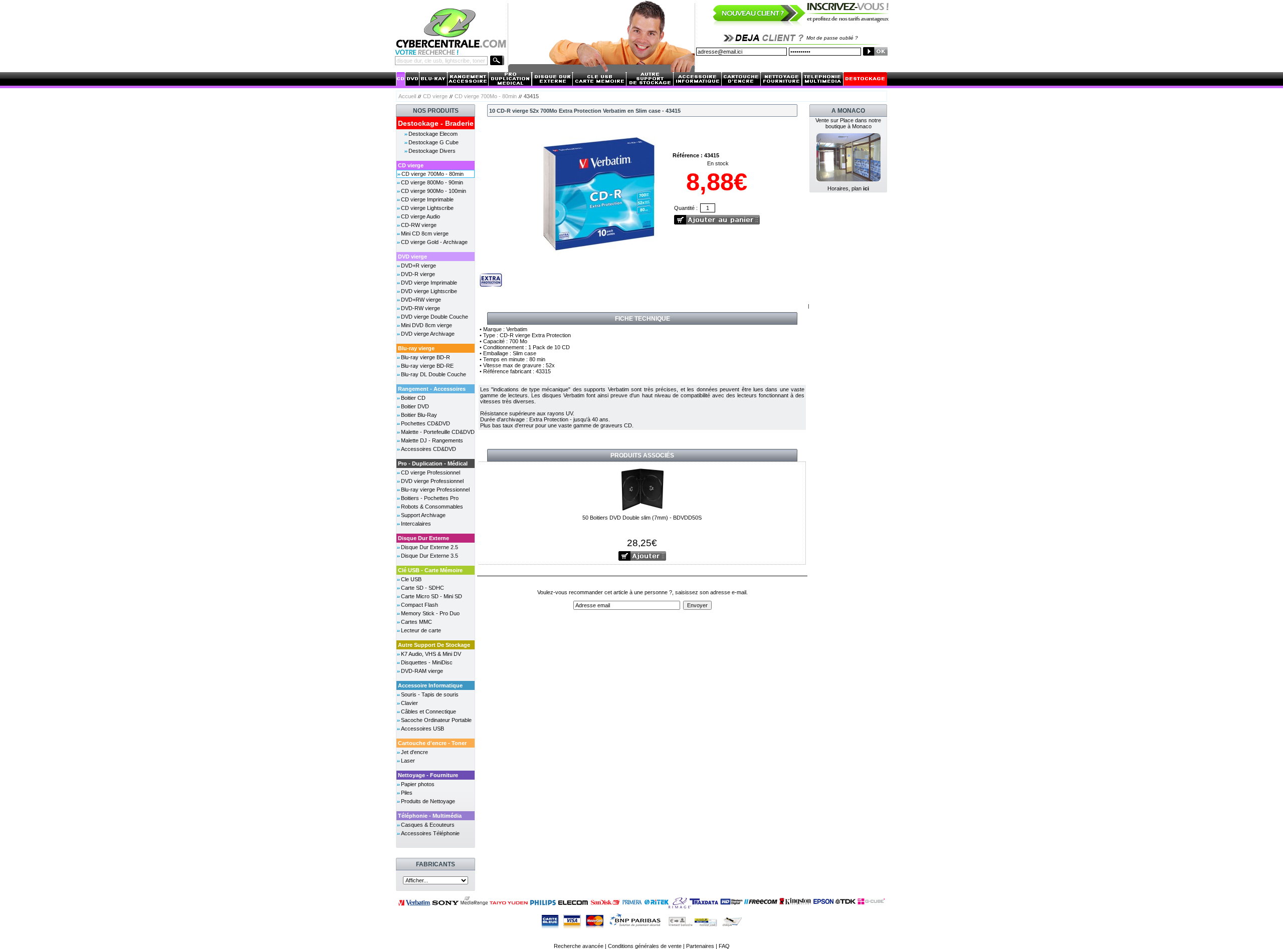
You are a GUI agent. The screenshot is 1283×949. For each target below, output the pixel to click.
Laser (408, 761)
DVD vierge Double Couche (434, 317)
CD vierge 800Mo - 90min (432, 182)
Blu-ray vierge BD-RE (427, 366)
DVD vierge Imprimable (429, 283)
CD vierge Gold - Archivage (434, 242)
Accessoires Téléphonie (430, 833)
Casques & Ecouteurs (428, 825)
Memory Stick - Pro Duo (430, 613)
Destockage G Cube (433, 142)
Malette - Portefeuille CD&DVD (438, 432)
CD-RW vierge (419, 225)
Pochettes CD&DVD (425, 423)
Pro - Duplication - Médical (433, 463)
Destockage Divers (432, 151)
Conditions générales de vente (645, 946)
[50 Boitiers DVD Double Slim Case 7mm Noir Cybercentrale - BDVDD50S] (642, 488)
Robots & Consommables (432, 507)
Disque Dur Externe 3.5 (429, 556)
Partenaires (700, 946)
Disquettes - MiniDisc (427, 662)
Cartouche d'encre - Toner (432, 743)
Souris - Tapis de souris (430, 694)
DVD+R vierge (418, 266)
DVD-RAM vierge (422, 671)
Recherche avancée (578, 946)
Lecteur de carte (421, 630)
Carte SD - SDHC (422, 588)
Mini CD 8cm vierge (425, 233)
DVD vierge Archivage (428, 334)
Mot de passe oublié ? (832, 38)
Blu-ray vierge (416, 348)
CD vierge (435, 96)
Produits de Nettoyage (428, 801)
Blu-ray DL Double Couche (433, 374)
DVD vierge (412, 257)
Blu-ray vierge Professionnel (435, 490)
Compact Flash (419, 605)
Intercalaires (416, 524)
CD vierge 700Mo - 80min (486, 96)
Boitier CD (413, 398)
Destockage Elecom (433, 134)
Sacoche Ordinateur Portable (436, 720)
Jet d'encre (414, 752)
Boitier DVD (415, 406)
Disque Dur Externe (423, 538)
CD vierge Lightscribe (427, 208)
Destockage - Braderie (436, 123)
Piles (406, 793)
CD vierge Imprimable (427, 199)
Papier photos (418, 784)
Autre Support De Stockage (434, 645)
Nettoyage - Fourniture (428, 775)
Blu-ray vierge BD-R (425, 357)
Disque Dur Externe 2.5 (429, 547)
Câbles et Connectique (428, 711)
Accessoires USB (422, 729)
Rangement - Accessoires (432, 389)
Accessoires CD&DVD (428, 449)
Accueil (407, 96)
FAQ (724, 946)
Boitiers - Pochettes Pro (430, 498)
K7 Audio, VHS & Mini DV (431, 654)
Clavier (409, 703)
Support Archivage (423, 515)
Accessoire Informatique (430, 685)
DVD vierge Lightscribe (429, 291)
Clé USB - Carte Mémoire (430, 570)
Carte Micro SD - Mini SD (431, 596)
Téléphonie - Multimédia (430, 816)
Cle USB (411, 579)
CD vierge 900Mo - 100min (433, 191)
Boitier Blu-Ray (419, 415)
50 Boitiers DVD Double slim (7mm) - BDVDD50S (642, 518)
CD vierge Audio (420, 216)
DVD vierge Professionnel (432, 481)
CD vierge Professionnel (430, 472)
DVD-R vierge (418, 274)
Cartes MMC (416, 622)
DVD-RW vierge (420, 308)
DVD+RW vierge (421, 300)
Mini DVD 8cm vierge (426, 325)
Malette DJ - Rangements (432, 440)
